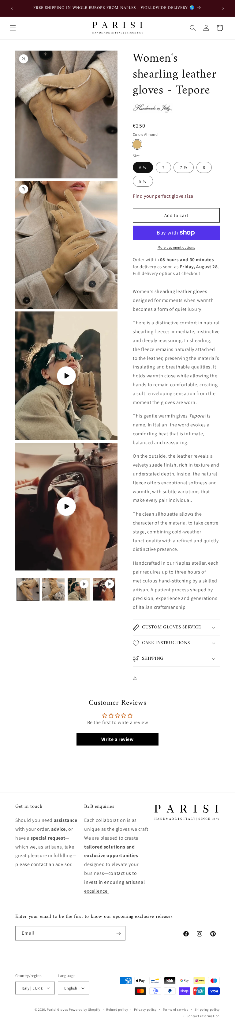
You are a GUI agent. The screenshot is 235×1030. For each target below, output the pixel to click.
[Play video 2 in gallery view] (104, 589)
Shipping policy (207, 1009)
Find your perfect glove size (163, 196)
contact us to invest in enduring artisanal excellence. (114, 882)
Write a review (117, 739)
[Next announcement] (223, 8)
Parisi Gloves (57, 1009)
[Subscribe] (118, 933)
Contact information (203, 1016)
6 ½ (143, 167)
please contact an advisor (43, 864)
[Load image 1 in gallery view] (28, 589)
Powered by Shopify (84, 1009)
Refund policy (117, 1009)
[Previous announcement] (12, 8)
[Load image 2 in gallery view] (53, 589)
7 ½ (183, 167)
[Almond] (137, 144)
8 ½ (143, 181)
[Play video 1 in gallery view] (79, 589)
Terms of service (175, 1009)
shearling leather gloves (181, 291)
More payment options (176, 247)
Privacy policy (145, 1009)
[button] (13, 28)
